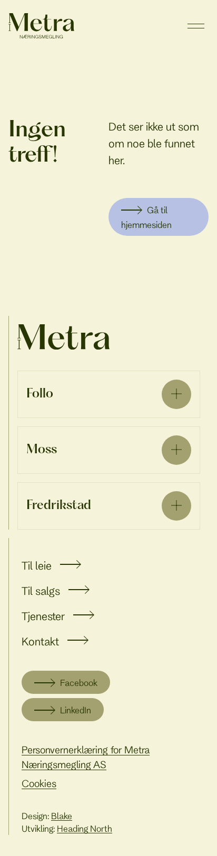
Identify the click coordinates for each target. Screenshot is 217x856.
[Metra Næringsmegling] (63, 337)
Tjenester (43, 616)
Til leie (37, 565)
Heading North (84, 828)
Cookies (39, 783)
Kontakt (40, 641)
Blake (61, 816)
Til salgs (41, 590)
